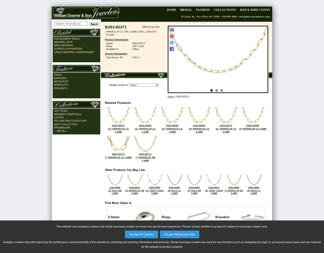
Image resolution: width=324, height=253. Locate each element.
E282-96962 (234, 190)
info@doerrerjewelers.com (254, 17)
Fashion (203, 9)
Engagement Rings (67, 38)
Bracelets (61, 84)
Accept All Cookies (141, 234)
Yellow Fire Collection (70, 120)
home (171, 9)
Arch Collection (65, 124)
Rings (58, 74)
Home (171, 96)
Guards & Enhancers (68, 48)
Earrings (60, 78)
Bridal (186, 9)
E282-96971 (118, 128)
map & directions (255, 9)
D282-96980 (253, 190)
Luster (58, 117)
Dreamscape (62, 127)
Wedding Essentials (67, 114)
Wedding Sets (63, 42)
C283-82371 (226, 128)
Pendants (60, 88)
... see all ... (61, 131)
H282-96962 (145, 128)
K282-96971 (214, 190)
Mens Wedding (63, 45)
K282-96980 (194, 190)
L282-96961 (199, 128)
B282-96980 (174, 190)
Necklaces (61, 81)
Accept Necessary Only (179, 234)
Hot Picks (60, 111)
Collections (225, 9)
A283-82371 (145, 157)
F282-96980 (172, 128)
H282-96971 (134, 190)
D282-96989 (155, 190)
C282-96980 (115, 190)
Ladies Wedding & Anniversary (74, 52)
